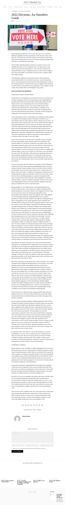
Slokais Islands (18, 21)
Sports (60, 6)
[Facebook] (23, 405)
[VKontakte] (8, 492)
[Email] (42, 405)
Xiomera (39, 409)
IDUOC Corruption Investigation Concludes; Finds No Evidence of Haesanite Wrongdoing (24, 482)
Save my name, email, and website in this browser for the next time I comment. (29, 448)
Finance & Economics (18, 6)
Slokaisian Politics (16, 11)
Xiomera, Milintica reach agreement (38, 481)
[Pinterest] (31, 405)
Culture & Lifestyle (41, 6)
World (10, 6)
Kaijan (34, 409)
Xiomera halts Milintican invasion (54, 481)
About (34, 491)
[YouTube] (6, 492)
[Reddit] (39, 405)
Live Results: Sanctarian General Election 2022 (60, 496)
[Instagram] (5, 492)
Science (55, 6)
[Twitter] (28, 405)
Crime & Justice (33, 6)
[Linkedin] (34, 405)
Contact (30, 491)
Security (26, 6)
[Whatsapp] (37, 405)
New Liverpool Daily (26, 11)
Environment (50, 6)
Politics (4, 6)
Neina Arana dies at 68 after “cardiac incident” (7, 481)
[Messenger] (26, 405)
